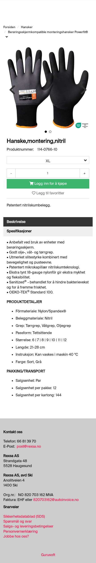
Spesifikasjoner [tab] (19, 231)
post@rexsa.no (29, 446)
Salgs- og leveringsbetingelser (28, 526)
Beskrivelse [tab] (16, 221)
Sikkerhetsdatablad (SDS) (24, 516)
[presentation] (12, 90)
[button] (46, 132)
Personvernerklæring (20, 531)
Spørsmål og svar (17, 521)
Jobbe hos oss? (16, 536)
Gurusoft (48, 555)
